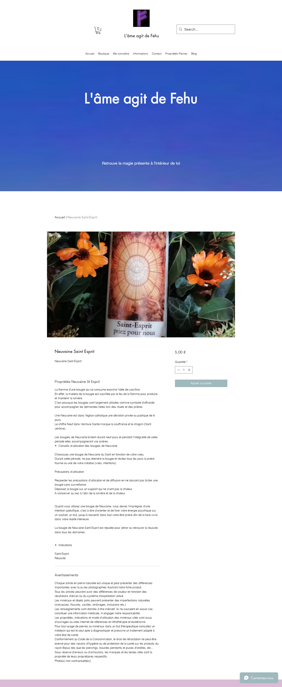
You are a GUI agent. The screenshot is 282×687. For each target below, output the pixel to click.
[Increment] (189, 369)
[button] (98, 30)
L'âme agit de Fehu (141, 35)
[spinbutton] (184, 369)
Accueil (60, 217)
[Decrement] (178, 369)
